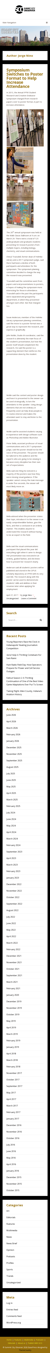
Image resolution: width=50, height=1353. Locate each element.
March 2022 (12, 942)
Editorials (10, 1217)
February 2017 (13, 1112)
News (9, 1237)
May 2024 (11, 825)
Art (7, 1210)
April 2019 (11, 1027)
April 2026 (11, 721)
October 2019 (12, 1014)
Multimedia (11, 1230)
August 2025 (12, 767)
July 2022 (10, 916)
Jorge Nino (27, 595)
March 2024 (12, 838)
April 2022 (11, 936)
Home (9, 1340)
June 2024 (11, 819)
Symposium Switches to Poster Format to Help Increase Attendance (24, 78)
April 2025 (11, 793)
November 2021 (14, 962)
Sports (9, 1269)
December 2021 (13, 955)
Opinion (10, 1250)
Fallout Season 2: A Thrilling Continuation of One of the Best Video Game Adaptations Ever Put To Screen (24, 681)
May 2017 (11, 1092)
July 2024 (10, 812)
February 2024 (13, 845)
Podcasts (10, 1256)
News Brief (11, 1243)
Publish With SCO (35, 1343)
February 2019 (13, 1040)
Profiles (10, 1263)
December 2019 (13, 1001)
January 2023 (12, 877)
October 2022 (12, 897)
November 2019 (14, 1008)
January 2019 (12, 1047)
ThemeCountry (25, 1350)
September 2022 (14, 903)
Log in (9, 1303)
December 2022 (13, 884)
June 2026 (11, 715)
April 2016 (11, 1164)
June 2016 (11, 1151)
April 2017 (11, 1099)
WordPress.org (13, 1322)
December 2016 (13, 1125)
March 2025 (12, 799)
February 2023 (13, 871)
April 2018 (11, 1053)
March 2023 (12, 864)
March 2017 (12, 1105)
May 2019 (11, 1021)
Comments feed (14, 1316)
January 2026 (12, 741)
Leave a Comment (28, 598)
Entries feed (12, 1309)
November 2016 (14, 1131)
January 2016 (12, 1170)
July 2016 (10, 1144)
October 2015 (12, 1190)
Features (10, 1224)
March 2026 (12, 728)
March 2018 (12, 1060)
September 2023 (14, 851)
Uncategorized (12, 598)
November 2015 (14, 1183)
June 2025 (11, 780)
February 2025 (13, 806)
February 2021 (13, 988)
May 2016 (11, 1157)
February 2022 (13, 949)
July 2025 (10, 773)
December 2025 (13, 747)
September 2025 (14, 760)
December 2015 (13, 1177)
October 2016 (12, 1138)
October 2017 (12, 1079)
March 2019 (12, 1034)
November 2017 (14, 1073)
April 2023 (11, 858)
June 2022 (11, 923)
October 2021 (12, 969)
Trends (9, 1276)
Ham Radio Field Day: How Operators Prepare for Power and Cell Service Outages (24, 668)
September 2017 (14, 1086)
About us (21, 1343)
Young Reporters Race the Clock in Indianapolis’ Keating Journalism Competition (23, 645)
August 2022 (12, 910)
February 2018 (13, 1066)
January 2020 (12, 995)
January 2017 (12, 1118)
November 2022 (14, 890)
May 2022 (11, 929)
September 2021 (14, 975)
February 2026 (13, 734)
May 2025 (11, 786)
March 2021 (12, 982)
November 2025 (14, 754)
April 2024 (11, 832)
